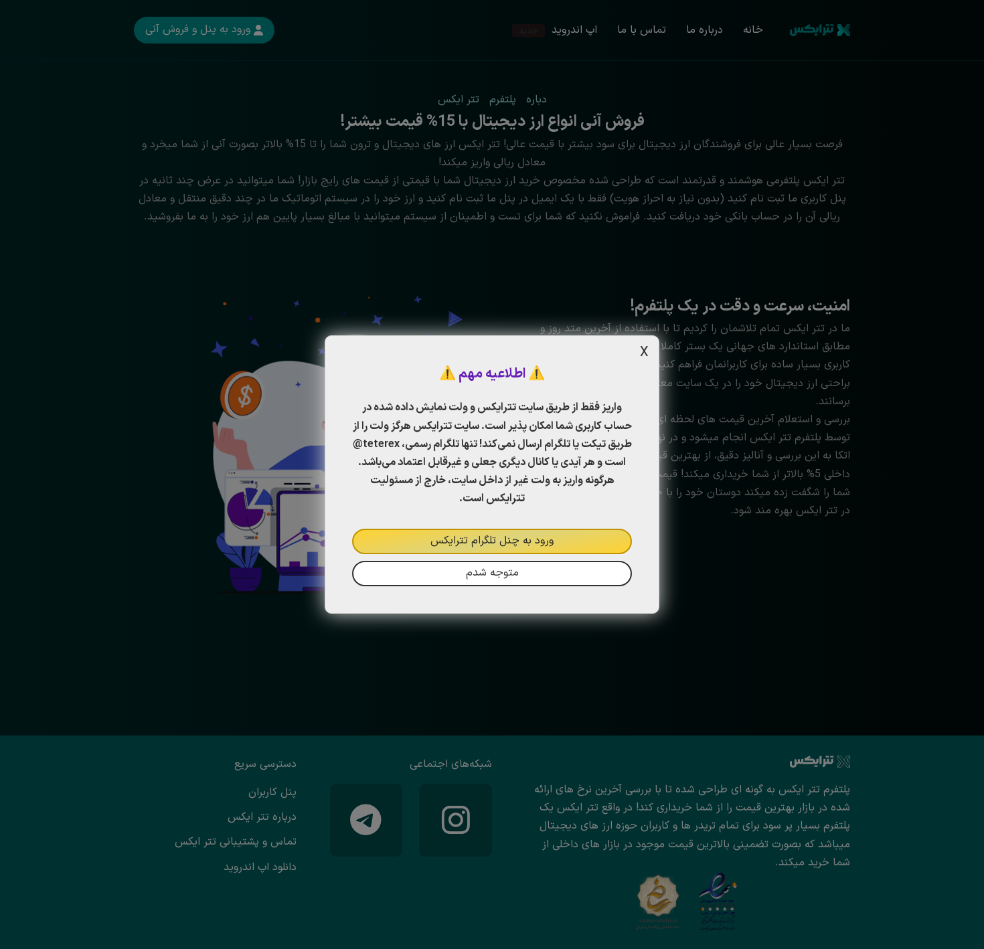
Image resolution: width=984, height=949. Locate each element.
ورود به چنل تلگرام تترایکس (492, 541)
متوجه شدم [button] (492, 573)
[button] (492, 474)
